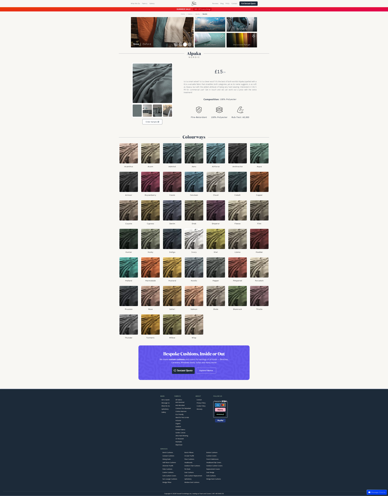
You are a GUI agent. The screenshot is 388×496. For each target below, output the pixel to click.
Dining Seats (166, 459)
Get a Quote (165, 400)
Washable (242, 28)
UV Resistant (180, 439)
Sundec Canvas (180, 433)
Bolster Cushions (211, 453)
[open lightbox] (152, 83)
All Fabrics (179, 400)
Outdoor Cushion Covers (214, 466)
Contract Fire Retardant (183, 408)
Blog (222, 3)
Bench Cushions (167, 453)
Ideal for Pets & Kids (182, 417)
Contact (234, 3)
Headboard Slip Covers (213, 462)
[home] (194, 3)
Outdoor (210, 28)
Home (183, 14)
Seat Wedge (210, 472)
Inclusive (178, 420)
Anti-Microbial (180, 405)
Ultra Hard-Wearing (182, 436)
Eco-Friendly (179, 414)
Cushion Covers (211, 456)
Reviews (215, 3)
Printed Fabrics (180, 430)
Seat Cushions (189, 472)
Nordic (205, 14)
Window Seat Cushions (191, 482)
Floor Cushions (189, 459)
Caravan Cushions (168, 456)
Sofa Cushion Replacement (193, 476)
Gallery (152, 3)
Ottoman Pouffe (167, 466)
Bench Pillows (188, 453)
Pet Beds (187, 469)
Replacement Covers (213, 469)
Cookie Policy (201, 406)
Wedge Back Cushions (213, 479)
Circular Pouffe (189, 456)
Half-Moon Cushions (169, 462)
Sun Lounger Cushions (169, 479)
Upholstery (165, 409)
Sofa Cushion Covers (169, 476)
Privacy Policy (201, 403)
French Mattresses (212, 459)
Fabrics (190, 14)
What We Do (135, 3)
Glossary (199, 409)
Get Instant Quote (248, 4)
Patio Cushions (167, 469)
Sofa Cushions (211, 476)
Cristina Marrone (181, 411)
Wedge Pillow (166, 482)
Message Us (165, 403)
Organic (178, 423)
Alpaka (197, 14)
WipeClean (210, 44)
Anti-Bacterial (180, 402)
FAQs (227, 3)
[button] (144, 3)
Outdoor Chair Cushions (192, 466)
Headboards (188, 462)
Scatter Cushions (167, 472)
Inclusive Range (241, 44)
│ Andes (141, 44)
